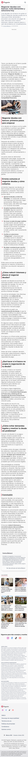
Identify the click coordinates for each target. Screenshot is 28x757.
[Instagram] (8, 638)
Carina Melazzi (6, 26)
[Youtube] (20, 638)
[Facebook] (12, 638)
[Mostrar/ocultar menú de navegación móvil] (25, 2)
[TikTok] (16, 638)
